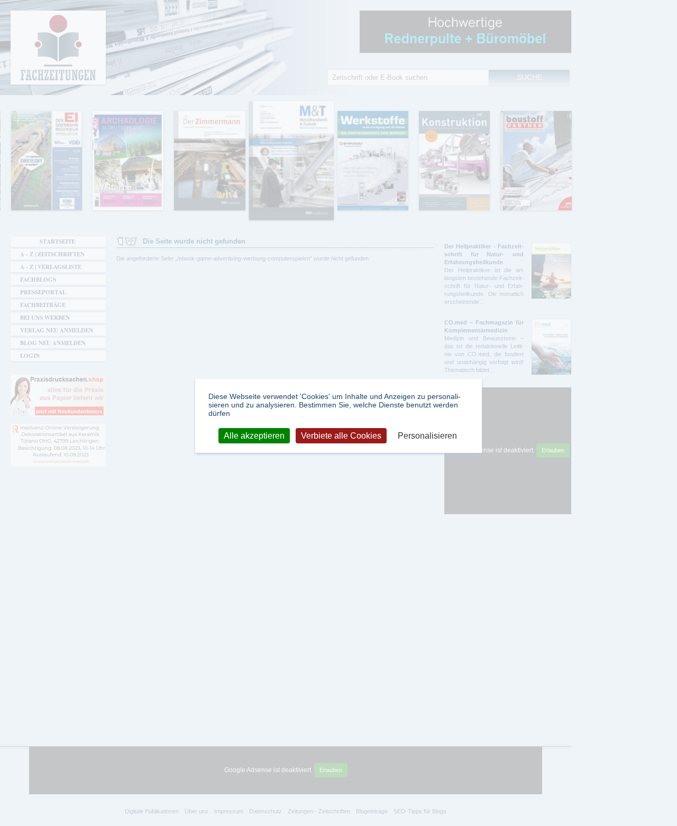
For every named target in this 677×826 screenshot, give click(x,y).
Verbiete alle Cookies (341, 435)
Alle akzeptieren (254, 435)
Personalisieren (427, 435)
